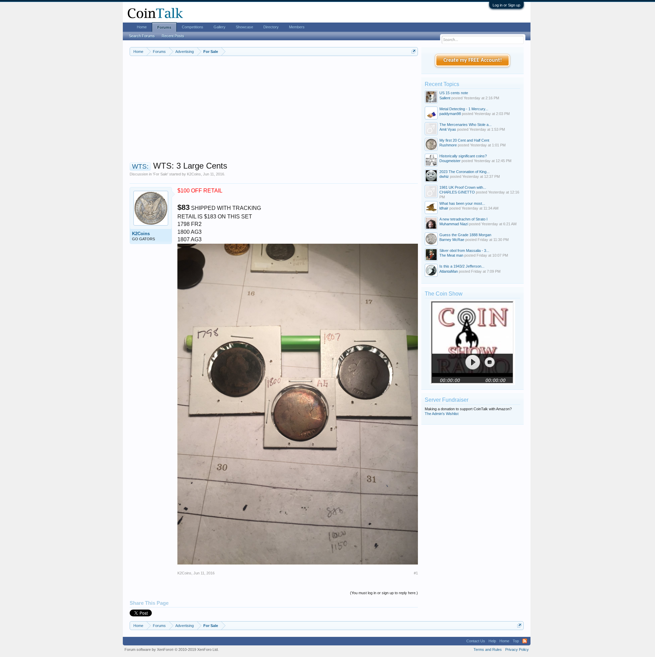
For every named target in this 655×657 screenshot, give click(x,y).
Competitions (192, 27)
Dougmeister (450, 161)
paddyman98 (450, 114)
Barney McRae (451, 240)
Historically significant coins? (463, 156)
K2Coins (194, 174)
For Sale (161, 174)
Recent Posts (173, 36)
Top (516, 641)
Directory (271, 27)
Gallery (219, 27)
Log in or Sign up (506, 5)
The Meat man (451, 255)
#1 (416, 573)
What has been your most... (462, 203)
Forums (164, 27)
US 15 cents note (453, 93)
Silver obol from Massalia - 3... (464, 250)
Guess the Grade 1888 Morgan (465, 235)
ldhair (443, 208)
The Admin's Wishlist (441, 414)
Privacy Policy (517, 649)
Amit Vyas (447, 129)
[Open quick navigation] (413, 51)
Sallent (444, 98)
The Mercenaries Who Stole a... (465, 125)
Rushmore (448, 145)
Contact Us (475, 641)
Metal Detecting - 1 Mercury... (463, 109)
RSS (524, 641)
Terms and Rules (488, 649)
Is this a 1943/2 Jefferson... (461, 266)
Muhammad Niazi (453, 224)
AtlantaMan (448, 271)
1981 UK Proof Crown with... (462, 187)
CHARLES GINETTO (457, 192)
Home (142, 27)
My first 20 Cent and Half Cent (464, 140)
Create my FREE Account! (472, 60)
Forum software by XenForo (172, 649)
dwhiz (444, 176)
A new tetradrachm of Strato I (463, 219)
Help (492, 641)
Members (297, 27)
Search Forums (142, 36)
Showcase (244, 27)
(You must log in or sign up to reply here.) (384, 593)
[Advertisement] (274, 113)
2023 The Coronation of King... (464, 172)
